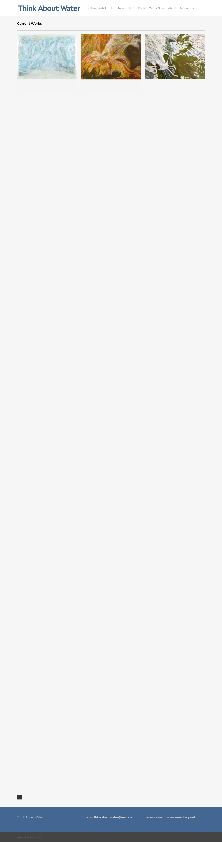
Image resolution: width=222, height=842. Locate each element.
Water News (157, 8)
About (172, 8)
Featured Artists (97, 8)
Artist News (118, 8)
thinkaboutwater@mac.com (114, 817)
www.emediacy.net (181, 817)
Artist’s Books (137, 8)
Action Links (187, 8)
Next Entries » (19, 797)
